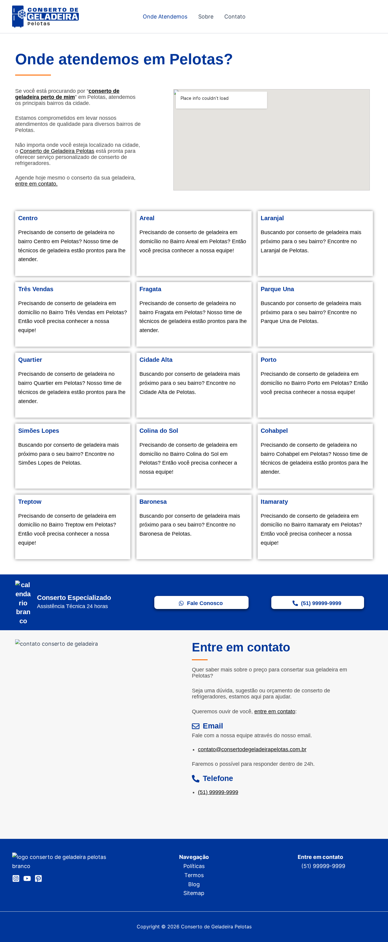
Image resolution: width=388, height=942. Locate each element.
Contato (235, 16)
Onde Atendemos (165, 16)
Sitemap (193, 893)
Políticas (194, 866)
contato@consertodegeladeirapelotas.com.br (252, 749)
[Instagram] (16, 878)
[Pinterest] (38, 878)
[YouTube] (27, 878)
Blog (194, 884)
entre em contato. (36, 184)
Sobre (205, 16)
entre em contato (274, 711)
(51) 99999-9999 (218, 792)
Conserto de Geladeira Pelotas (57, 151)
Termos (194, 875)
